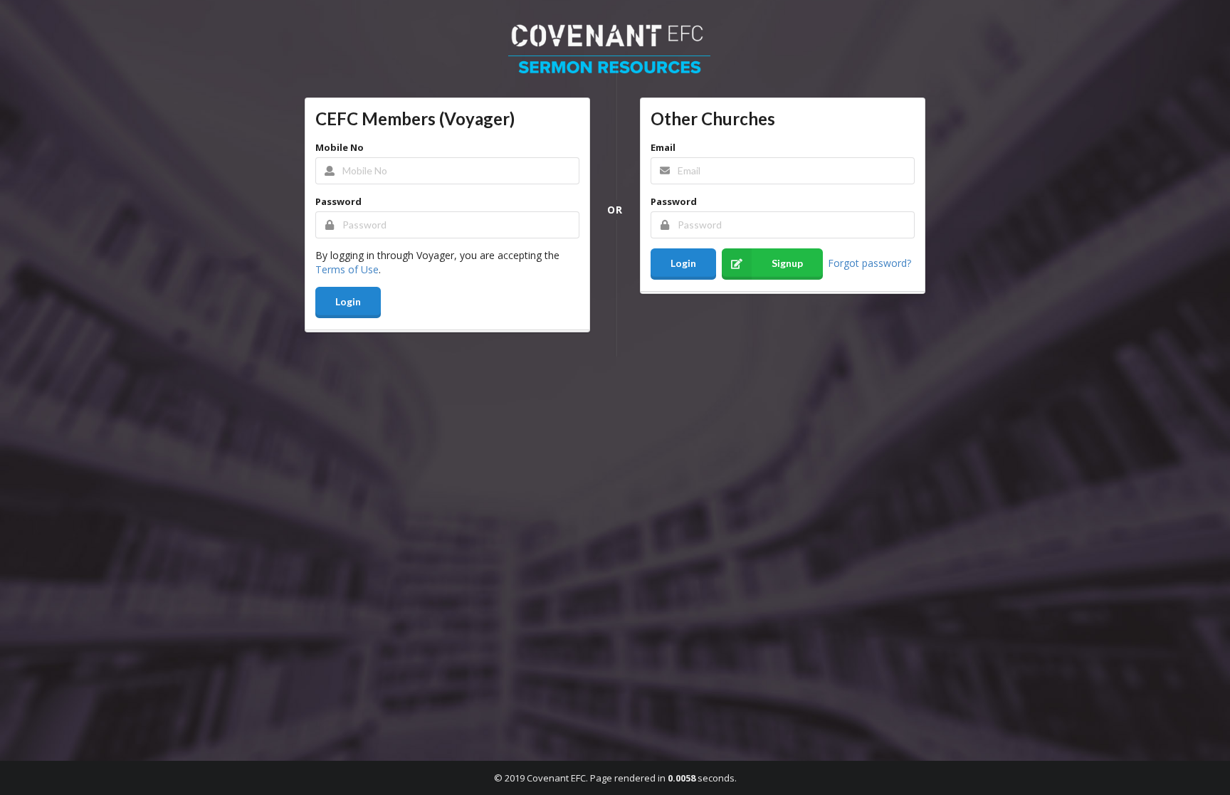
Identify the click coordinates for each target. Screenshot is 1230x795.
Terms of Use (347, 269)
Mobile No (339, 147)
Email (663, 147)
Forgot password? (869, 262)
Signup (787, 263)
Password (338, 201)
